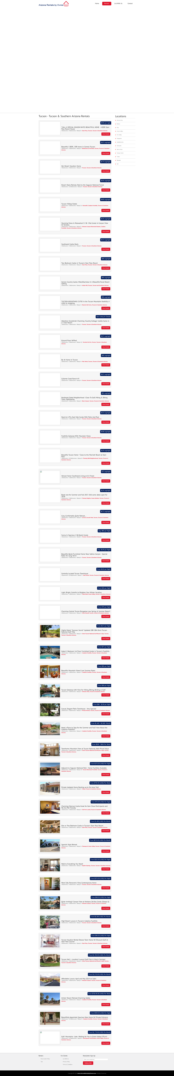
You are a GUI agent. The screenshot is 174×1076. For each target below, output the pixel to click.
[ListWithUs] (118, 3)
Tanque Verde (120, 153)
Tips (42, 1061)
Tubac (118, 156)
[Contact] (130, 3)
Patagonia (119, 138)
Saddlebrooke (120, 142)
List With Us (66, 1058)
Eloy (118, 127)
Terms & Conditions (67, 1064)
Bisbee (118, 124)
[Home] (97, 3)
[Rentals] (106, 3)
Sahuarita (119, 145)
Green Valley (120, 131)
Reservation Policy (45, 1058)
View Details (105, 134)
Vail (117, 164)
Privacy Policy (66, 1061)
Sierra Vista (119, 149)
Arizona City (120, 120)
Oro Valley (119, 134)
